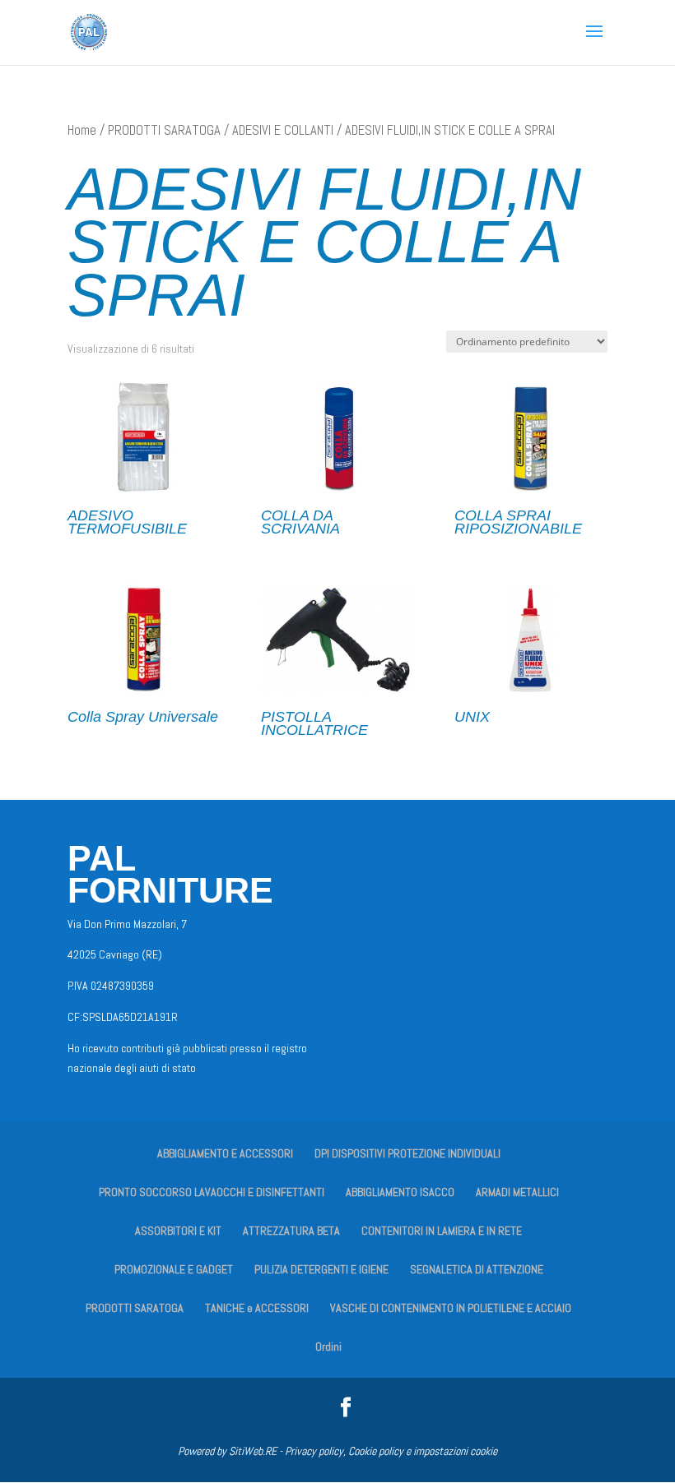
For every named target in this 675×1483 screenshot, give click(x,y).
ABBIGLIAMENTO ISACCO (400, 1192)
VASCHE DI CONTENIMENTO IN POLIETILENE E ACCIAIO (450, 1308)
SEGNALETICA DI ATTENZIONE (476, 1269)
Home (82, 130)
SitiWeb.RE (253, 1451)
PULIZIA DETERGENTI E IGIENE (321, 1269)
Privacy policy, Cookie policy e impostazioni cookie (391, 1451)
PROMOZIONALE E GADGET (173, 1269)
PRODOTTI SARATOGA (164, 130)
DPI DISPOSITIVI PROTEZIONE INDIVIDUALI (407, 1153)
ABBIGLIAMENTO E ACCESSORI (225, 1153)
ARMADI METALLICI (517, 1192)
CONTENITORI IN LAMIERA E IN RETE (441, 1230)
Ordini (328, 1346)
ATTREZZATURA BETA (291, 1230)
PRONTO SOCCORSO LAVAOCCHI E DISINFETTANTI (211, 1192)
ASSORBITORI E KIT (178, 1230)
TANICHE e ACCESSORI (257, 1308)
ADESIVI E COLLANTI (282, 130)
